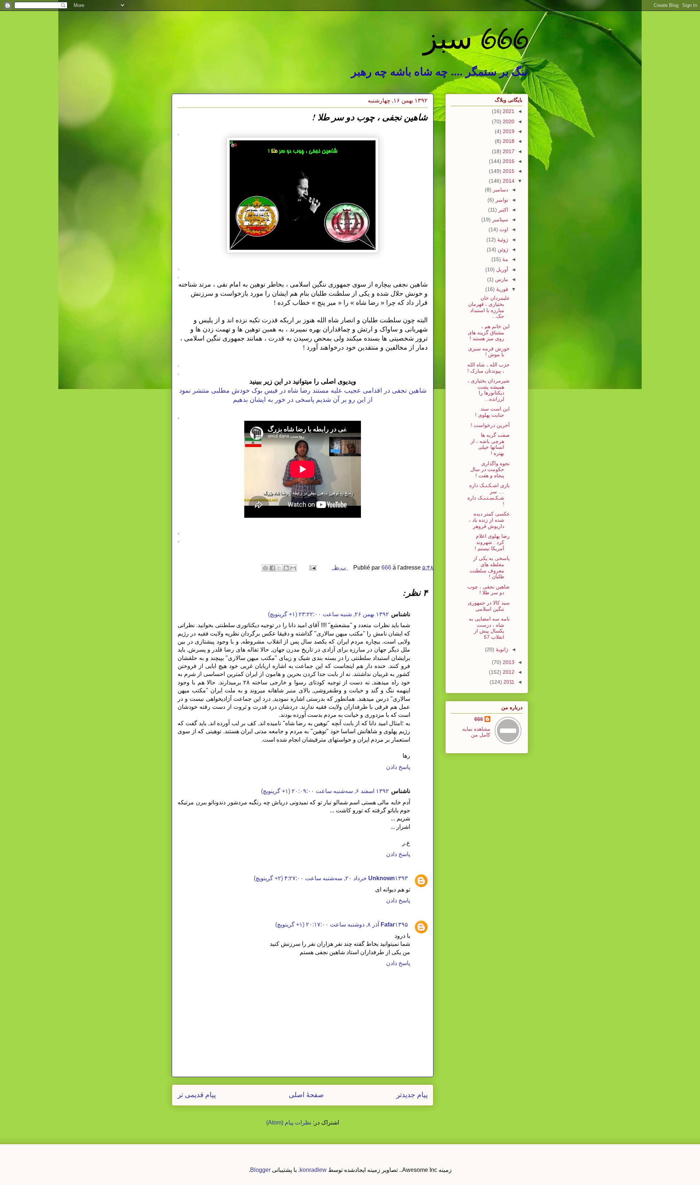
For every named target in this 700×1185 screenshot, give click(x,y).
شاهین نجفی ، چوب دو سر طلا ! (488, 590)
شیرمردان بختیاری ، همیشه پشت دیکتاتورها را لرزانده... (488, 390)
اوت (503, 229)
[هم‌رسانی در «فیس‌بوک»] (272, 568)
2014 (507, 181)
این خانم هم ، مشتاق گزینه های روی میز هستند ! (489, 332)
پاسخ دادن (398, 767)
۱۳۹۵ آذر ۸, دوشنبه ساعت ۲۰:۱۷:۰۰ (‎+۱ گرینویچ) (341, 924)
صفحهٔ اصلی (306, 1095)
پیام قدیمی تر (197, 1095)
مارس (501, 279)
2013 (507, 662)
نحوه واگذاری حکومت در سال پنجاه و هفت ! (490, 470)
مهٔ (504, 259)
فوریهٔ (501, 289)
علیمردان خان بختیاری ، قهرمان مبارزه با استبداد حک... (489, 307)
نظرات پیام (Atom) (288, 1122)
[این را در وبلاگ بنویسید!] (286, 568)
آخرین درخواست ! (490, 425)
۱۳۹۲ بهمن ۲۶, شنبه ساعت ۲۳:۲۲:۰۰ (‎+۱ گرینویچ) (328, 614)
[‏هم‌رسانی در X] (279, 568)
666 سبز (475, 38)
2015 (507, 171)
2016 (507, 161)
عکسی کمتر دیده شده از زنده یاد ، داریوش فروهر (489, 520)
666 (478, 719)
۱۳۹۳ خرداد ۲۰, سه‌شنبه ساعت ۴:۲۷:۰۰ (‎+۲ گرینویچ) (331, 878)
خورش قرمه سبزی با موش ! (489, 352)
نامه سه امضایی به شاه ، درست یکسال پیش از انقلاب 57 (489, 628)
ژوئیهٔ (502, 239)
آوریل (501, 269)
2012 (507, 672)
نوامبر (501, 200)
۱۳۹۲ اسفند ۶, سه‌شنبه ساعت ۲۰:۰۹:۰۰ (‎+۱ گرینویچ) (325, 791)
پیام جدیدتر (412, 1095)
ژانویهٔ (501, 649)
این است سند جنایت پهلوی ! (492, 412)
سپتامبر (499, 219)
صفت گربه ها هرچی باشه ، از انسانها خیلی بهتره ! (490, 444)
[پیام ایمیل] (313, 567)
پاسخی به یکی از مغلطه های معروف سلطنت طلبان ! (490, 567)
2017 (507, 151)
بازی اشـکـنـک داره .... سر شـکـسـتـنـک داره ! (488, 494)
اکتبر (502, 210)
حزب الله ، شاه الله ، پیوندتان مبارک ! (488, 368)
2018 (507, 141)
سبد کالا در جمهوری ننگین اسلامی (489, 606)
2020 (507, 121)
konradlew (313, 1170)
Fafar (388, 924)
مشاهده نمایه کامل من (476, 732)
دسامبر (499, 190)
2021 (507, 111)
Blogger (260, 1170)
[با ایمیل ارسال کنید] (293, 568)
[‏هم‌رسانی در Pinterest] (265, 568)
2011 (508, 682)
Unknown (381, 878)
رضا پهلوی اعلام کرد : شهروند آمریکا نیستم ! (492, 542)
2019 (507, 131)
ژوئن (502, 249)
